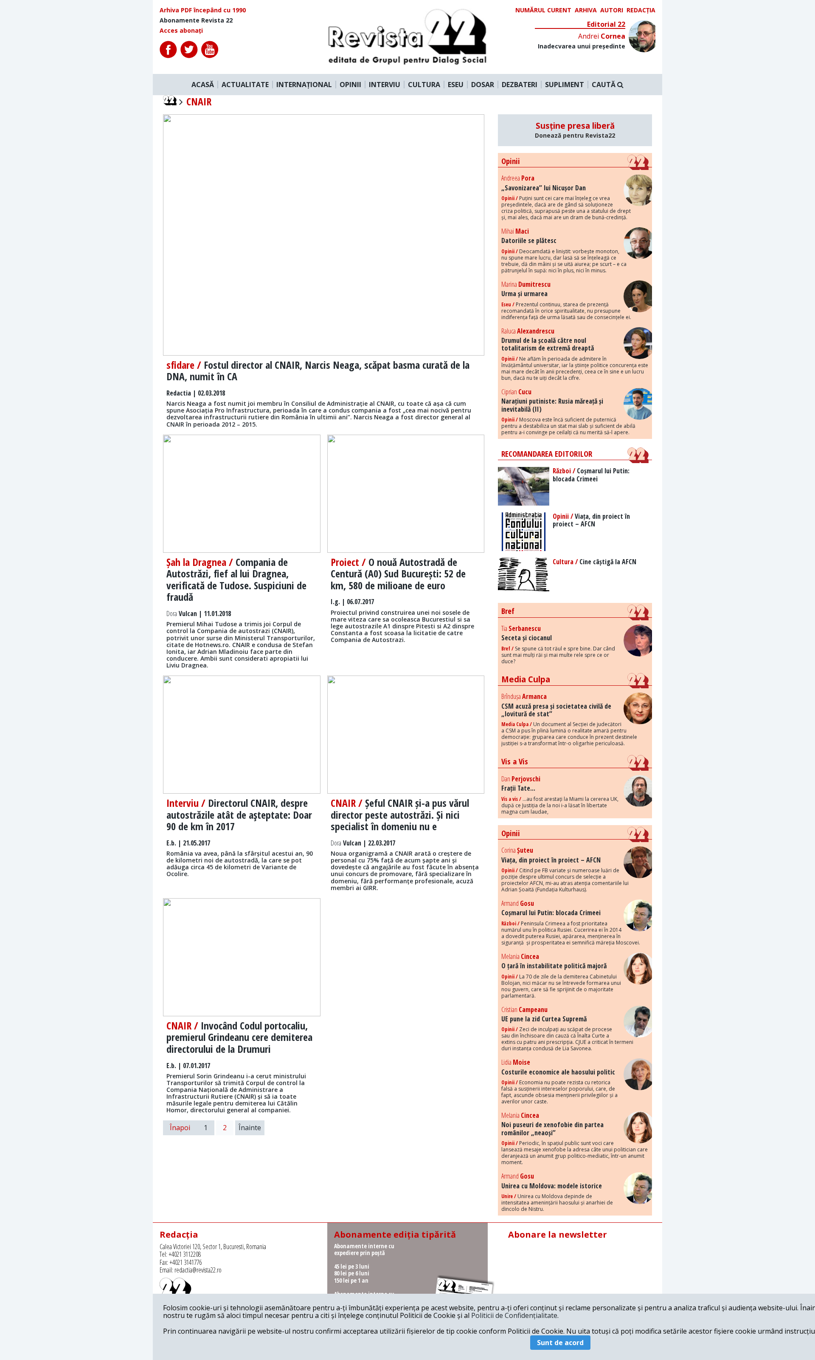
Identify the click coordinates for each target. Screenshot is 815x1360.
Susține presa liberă (575, 130)
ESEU (456, 84)
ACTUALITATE (245, 84)
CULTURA (424, 84)
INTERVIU (384, 84)
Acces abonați (181, 30)
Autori (611, 10)
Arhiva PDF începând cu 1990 (203, 10)
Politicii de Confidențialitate (514, 1315)
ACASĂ (202, 84)
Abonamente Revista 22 (196, 20)
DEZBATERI (519, 84)
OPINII (350, 84)
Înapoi (180, 1127)
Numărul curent (543, 10)
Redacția (641, 10)
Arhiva (586, 10)
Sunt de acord (560, 1342)
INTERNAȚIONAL (304, 84)
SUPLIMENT (564, 84)
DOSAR (482, 84)
